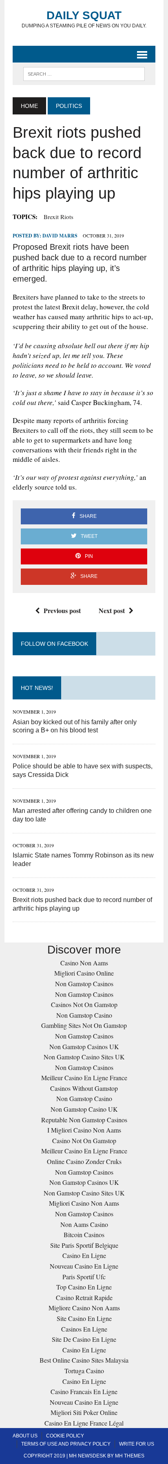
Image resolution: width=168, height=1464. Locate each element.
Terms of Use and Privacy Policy (66, 1444)
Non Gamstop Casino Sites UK (84, 1056)
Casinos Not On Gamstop (84, 1004)
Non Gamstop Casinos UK (84, 1046)
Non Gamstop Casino (84, 1015)
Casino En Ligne (84, 1255)
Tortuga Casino (84, 1370)
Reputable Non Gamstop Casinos (84, 1119)
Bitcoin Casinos (84, 1234)
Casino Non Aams (84, 962)
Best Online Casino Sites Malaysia (84, 1360)
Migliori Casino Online (84, 973)
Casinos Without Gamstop (84, 1088)
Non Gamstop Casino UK (84, 1109)
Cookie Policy (65, 1436)
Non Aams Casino (84, 1224)
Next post (112, 610)
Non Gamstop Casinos (84, 983)
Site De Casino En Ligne (84, 1339)
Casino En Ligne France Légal (84, 1423)
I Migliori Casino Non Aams (84, 1130)
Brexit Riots (58, 217)
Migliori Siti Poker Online (84, 1412)
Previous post (62, 610)
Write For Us (136, 1444)
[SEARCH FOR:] (83, 73)
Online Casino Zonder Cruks (84, 1161)
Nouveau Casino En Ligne (84, 1266)
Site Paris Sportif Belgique (84, 1245)
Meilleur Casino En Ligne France (84, 1077)
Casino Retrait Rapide (84, 1297)
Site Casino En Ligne (84, 1318)
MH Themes (129, 1456)
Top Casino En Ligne (84, 1287)
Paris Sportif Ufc (84, 1276)
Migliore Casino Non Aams (84, 1307)
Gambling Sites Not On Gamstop (84, 1025)
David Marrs (59, 235)
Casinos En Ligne (84, 1329)
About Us (25, 1436)
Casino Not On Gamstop (84, 1140)
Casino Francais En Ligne (84, 1391)
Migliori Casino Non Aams (84, 1203)
